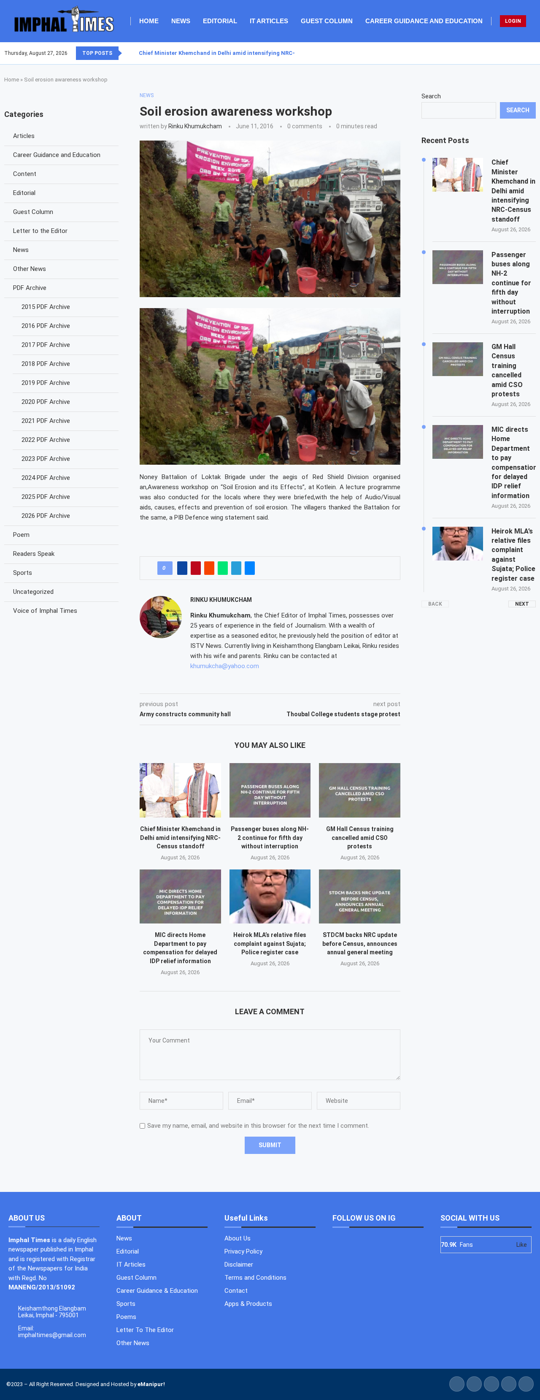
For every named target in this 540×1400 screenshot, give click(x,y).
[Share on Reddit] (209, 568)
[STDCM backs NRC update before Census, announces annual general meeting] (359, 896)
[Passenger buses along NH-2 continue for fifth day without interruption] (270, 790)
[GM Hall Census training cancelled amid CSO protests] (359, 790)
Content (24, 174)
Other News (29, 269)
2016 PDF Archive (46, 326)
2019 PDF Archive (46, 383)
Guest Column (327, 20)
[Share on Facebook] (182, 568)
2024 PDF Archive (46, 478)
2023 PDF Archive (46, 459)
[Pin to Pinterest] (196, 568)
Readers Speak (33, 554)
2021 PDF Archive (46, 421)
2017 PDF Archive (46, 345)
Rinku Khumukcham (195, 126)
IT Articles (269, 20)
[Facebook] (515, 53)
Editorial (220, 20)
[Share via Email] (250, 568)
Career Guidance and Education (424, 20)
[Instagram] (525, 53)
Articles (24, 136)
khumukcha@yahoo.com (224, 666)
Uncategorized (33, 592)
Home (149, 20)
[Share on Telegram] (236, 568)
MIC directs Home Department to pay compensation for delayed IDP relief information (513, 462)
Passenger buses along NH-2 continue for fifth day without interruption (270, 838)
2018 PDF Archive (46, 364)
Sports (22, 573)
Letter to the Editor (40, 231)
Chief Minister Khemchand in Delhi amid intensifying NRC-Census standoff (239, 53)
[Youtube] (530, 53)
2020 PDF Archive (46, 402)
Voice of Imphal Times (45, 611)
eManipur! (151, 1384)
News (180, 20)
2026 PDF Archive (46, 516)
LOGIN (513, 21)
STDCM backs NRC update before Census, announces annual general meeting (359, 944)
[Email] (535, 53)
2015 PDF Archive (46, 307)
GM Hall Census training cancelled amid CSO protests (360, 838)
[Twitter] (520, 53)
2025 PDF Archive (46, 497)
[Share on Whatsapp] (223, 568)
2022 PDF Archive (46, 440)
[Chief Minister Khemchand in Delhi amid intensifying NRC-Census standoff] (180, 790)
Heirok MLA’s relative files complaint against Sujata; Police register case (269, 944)
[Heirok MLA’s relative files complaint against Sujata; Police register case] (270, 896)
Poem (21, 535)
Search (431, 96)
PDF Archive (29, 288)
